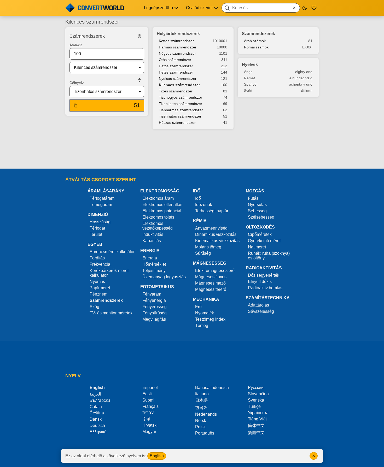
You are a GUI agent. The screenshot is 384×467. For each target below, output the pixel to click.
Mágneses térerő (210, 289)
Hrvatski (150, 425)
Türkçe (254, 406)
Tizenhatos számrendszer (180, 116)
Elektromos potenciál (161, 211)
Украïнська (258, 412)
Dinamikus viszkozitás (215, 234)
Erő (198, 306)
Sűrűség (203, 253)
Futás (253, 198)
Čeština (97, 413)
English (157, 456)
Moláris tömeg (208, 247)
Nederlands (206, 414)
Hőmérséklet (154, 264)
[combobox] (261, 8)
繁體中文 (256, 432)
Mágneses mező (210, 283)
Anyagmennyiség (211, 228)
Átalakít (75, 45)
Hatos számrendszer (176, 66)
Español (150, 387)
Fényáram (151, 294)
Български (100, 400)
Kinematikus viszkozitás (217, 240)
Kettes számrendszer (176, 41)
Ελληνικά (98, 432)
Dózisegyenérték (263, 275)
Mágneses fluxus (210, 277)
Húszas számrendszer (177, 122)
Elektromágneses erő (215, 270)
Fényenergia (154, 300)
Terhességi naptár (211, 211)
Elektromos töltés (158, 217)
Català (96, 406)
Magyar (149, 431)
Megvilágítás (154, 319)
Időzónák (203, 204)
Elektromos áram (158, 198)
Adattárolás (258, 305)
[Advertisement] (192, 149)
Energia (149, 258)
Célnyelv (76, 83)
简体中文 (256, 425)
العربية (95, 394)
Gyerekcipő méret (264, 240)
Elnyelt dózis (260, 281)
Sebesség (257, 211)
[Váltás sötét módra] (304, 8)
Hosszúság (100, 222)
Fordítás (97, 258)
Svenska (256, 400)
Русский (256, 387)
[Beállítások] (139, 36)
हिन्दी (146, 419)
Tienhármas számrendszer (181, 110)
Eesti (147, 394)
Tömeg (201, 325)
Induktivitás (152, 234)
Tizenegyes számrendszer (180, 97)
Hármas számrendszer (177, 47)
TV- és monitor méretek (111, 313)
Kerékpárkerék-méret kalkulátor (109, 272)
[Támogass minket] (314, 8)
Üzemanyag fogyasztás (164, 277)
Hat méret (257, 247)
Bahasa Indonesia (212, 387)
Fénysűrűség (154, 313)
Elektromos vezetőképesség (157, 225)
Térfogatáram (102, 198)
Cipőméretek (260, 234)
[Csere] (139, 80)
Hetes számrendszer (176, 72)
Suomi (148, 400)
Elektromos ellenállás (162, 204)
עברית (148, 412)
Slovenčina (258, 394)
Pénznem (98, 294)
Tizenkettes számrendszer (180, 104)
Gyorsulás (257, 204)
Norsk (200, 420)
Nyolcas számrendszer (177, 78)
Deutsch (97, 425)
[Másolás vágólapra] (75, 105)
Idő (198, 198)
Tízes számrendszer (176, 91)
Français (150, 406)
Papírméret (100, 288)
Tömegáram (101, 204)
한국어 (201, 407)
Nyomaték (204, 313)
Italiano (202, 394)
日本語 (201, 400)
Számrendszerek (106, 300)
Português (204, 433)
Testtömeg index (210, 319)
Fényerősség (154, 306)
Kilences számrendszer (179, 85)
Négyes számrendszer (177, 53)
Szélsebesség (261, 217)
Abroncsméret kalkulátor (112, 251)
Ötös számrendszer (175, 60)
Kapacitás (151, 240)
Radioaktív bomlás (265, 288)
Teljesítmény (154, 270)
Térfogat (97, 228)
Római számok (256, 47)
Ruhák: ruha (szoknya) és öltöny (269, 255)
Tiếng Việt (257, 419)
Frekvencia (100, 264)
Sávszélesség (261, 311)
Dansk (96, 419)
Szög (94, 306)
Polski (201, 427)
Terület (96, 234)
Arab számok (255, 41)
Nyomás (97, 281)
